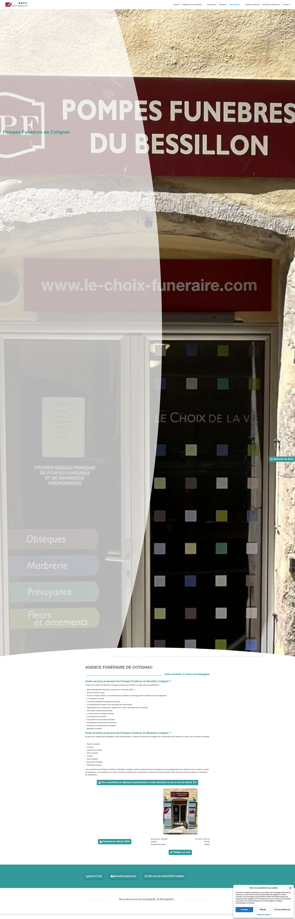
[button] (290, 888)
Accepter (244, 909)
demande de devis (283, 459)
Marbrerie (223, 4)
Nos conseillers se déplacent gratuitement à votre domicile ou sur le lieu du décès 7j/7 (149, 782)
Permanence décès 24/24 (116, 841)
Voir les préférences (282, 909)
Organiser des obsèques (192, 4)
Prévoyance (211, 4)
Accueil (176, 4)
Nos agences (235, 4)
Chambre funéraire (252, 4)
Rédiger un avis (181, 852)
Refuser (263, 909)
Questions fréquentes (271, 4)
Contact (286, 4)
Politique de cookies (263, 914)
